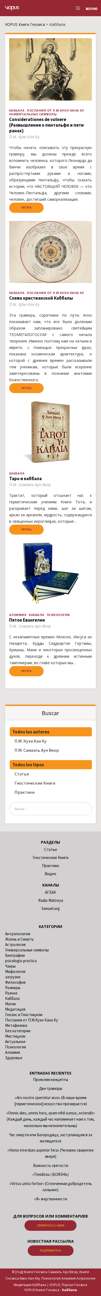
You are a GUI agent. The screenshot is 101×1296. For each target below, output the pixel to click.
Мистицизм (15, 1036)
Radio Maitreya (50, 900)
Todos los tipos (28, 765)
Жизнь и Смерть (19, 939)
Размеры (12, 987)
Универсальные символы (33, 114)
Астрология (15, 944)
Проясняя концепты (50, 1079)
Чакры (10, 966)
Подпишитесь (50, 1250)
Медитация (15, 1009)
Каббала (17, 110)
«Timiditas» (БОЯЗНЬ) (50, 1174)
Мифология (15, 971)
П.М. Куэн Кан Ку (31, 741)
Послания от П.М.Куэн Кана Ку (55, 110)
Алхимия (18, 615)
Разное (11, 993)
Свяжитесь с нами (50, 1225)
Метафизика (16, 1025)
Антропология (17, 933)
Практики (24, 792)
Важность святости (50, 1165)
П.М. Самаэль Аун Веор (37, 750)
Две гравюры (50, 1088)
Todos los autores (30, 732)
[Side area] (76, 8)
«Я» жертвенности (50, 1198)
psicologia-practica (21, 960)
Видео (50, 873)
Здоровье (13, 1057)
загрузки (12, 976)
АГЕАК (50, 892)
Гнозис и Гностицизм (23, 1014)
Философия (15, 982)
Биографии (15, 955)
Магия (10, 1003)
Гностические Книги (35, 783)
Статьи (22, 774)
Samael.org (50, 908)
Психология (58, 615)
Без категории (17, 1030)
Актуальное (15, 1041)
